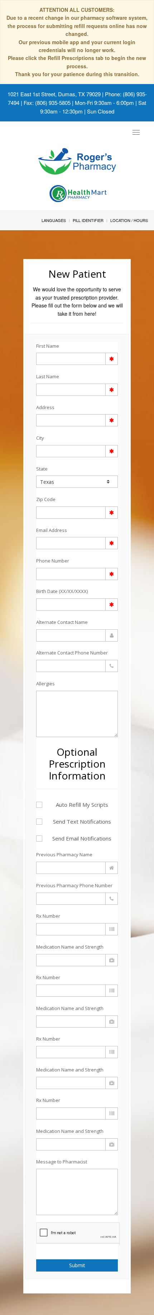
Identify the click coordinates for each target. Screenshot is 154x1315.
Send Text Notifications (82, 821)
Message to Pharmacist (61, 1161)
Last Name (47, 376)
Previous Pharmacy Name (64, 854)
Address (45, 407)
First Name (47, 346)
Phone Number (52, 560)
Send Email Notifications (81, 838)
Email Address (51, 530)
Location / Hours (129, 220)
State (42, 469)
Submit (77, 1265)
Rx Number (48, 916)
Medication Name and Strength (70, 947)
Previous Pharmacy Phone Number (74, 885)
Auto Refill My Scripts (82, 804)
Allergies (45, 683)
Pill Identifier (88, 220)
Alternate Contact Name (62, 622)
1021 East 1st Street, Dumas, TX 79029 (54, 94)
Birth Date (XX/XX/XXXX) (62, 591)
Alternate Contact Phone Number (72, 652)
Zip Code (46, 499)
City (40, 438)
